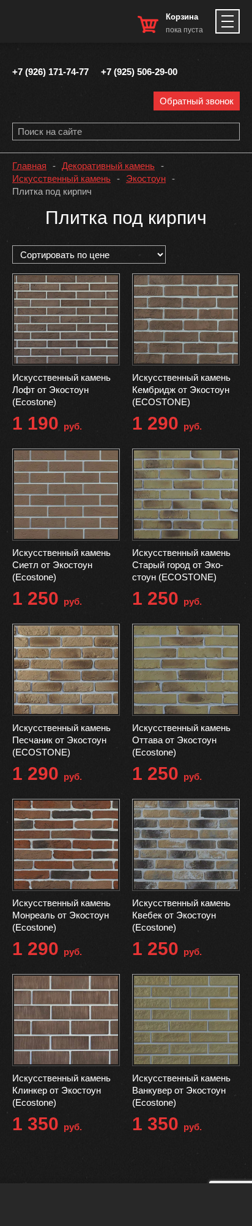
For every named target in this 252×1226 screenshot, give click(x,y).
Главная (29, 165)
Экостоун (146, 178)
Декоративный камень (108, 165)
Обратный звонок (197, 101)
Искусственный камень (61, 178)
